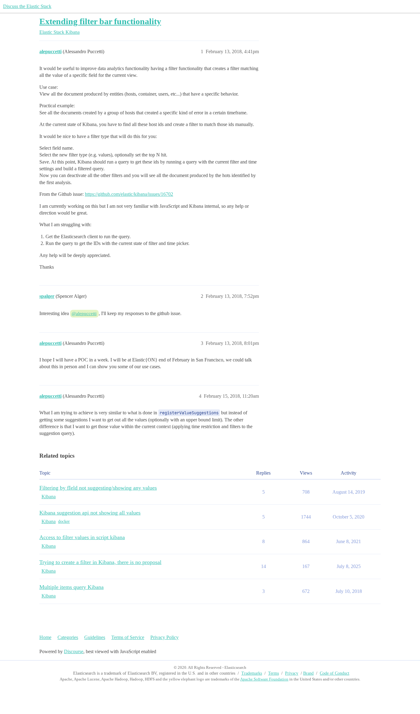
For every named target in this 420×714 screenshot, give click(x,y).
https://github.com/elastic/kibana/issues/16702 (129, 194)
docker (64, 521)
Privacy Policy (164, 637)
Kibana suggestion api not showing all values (90, 513)
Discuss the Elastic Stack (27, 6)
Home (45, 637)
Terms (273, 673)
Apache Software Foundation (264, 679)
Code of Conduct (334, 673)
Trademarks (251, 673)
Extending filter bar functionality (100, 21)
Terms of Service (127, 637)
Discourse (73, 651)
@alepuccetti (84, 313)
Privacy (291, 673)
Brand (308, 673)
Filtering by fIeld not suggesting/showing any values (98, 488)
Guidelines (94, 637)
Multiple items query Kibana (71, 587)
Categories (67, 637)
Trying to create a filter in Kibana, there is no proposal (100, 562)
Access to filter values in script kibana (82, 537)
